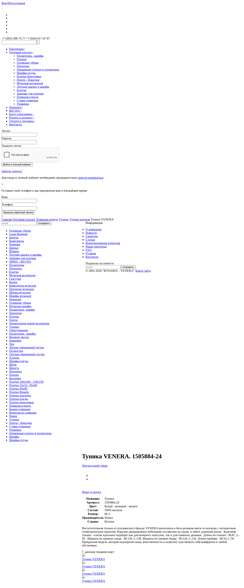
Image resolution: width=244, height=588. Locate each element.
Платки (21, 59)
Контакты (15, 124)
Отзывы (91, 253)
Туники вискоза (79, 219)
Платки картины (20, 395)
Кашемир (15, 340)
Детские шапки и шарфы (33, 86)
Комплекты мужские (22, 285)
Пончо (13, 320)
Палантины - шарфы (30, 55)
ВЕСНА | (15, 110)
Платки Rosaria (19, 392)
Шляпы (14, 251)
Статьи (90, 239)
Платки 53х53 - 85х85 (23, 385)
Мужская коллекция (30, 83)
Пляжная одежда (28, 97)
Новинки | (15, 107)
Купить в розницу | (21, 117)
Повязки (14, 244)
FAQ (89, 250)
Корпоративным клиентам (103, 243)
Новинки (15, 299)
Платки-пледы (18, 399)
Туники (64, 219)
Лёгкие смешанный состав (26, 347)
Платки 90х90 (18, 388)
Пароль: (7, 138)
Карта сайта (143, 270)
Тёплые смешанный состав (26, 354)
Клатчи (21, 90)
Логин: (6, 131)
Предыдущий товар (95, 465)
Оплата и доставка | (22, 121)
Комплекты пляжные (23, 412)
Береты (13, 237)
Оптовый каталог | (21, 52)
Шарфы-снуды (26, 73)
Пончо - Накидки (28, 79)
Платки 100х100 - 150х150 (26, 381)
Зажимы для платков (30, 93)
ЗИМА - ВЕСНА (20, 261)
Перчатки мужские (21, 289)
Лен (11, 344)
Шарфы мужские (20, 296)
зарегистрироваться (90, 177)
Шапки (13, 247)
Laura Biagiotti (18, 234)
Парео (13, 416)
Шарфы (14, 436)
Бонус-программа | (21, 114)
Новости (91, 232)
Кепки (13, 282)
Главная (7, 219)
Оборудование (18, 330)
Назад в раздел (91, 492)
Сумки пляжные (27, 100)
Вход (5, 3)
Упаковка (23, 103)
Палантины (16, 265)
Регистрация (17, 3)
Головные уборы (28, 62)
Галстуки (15, 278)
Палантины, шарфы (22, 309)
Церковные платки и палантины (38, 69)
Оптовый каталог (24, 219)
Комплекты (16, 241)
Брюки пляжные (19, 409)
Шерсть (14, 368)
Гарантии (92, 236)
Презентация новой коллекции (29, 323)
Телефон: (7, 204)
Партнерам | (17, 49)
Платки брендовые (29, 76)
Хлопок (14, 357)
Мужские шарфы (20, 306)
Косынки (15, 378)
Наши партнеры (96, 246)
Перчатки (23, 66)
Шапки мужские (20, 292)
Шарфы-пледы (18, 361)
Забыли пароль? (12, 171)
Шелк (13, 364)
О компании (94, 229)
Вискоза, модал (19, 337)
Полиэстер (16, 350)
